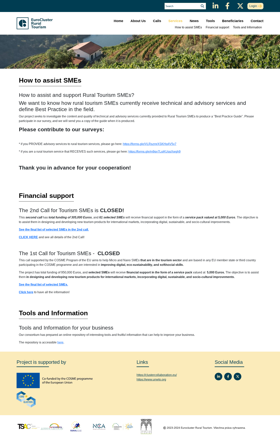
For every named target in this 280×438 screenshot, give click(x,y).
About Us (138, 21)
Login (253, 6)
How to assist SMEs (188, 27)
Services (175, 21)
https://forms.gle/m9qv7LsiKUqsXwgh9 (154, 151)
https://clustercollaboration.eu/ (157, 375)
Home (118, 21)
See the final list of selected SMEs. (43, 284)
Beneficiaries (232, 21)
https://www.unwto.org (151, 379)
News (194, 21)
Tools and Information (247, 27)
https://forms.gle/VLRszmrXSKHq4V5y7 (149, 144)
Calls (157, 21)
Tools (210, 21)
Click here (26, 292)
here (60, 342)
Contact (257, 21)
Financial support (217, 27)
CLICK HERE (28, 237)
